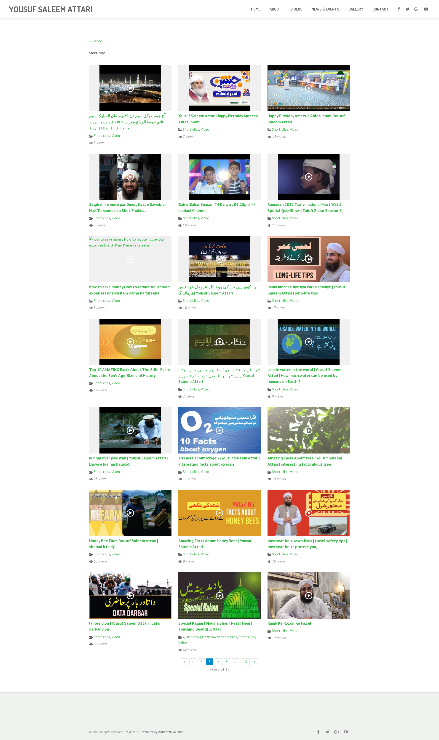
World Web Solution (170, 732)
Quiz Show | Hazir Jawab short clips (210, 636)
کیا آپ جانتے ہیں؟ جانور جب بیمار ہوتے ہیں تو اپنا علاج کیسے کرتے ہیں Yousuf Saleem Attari (219, 375)
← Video (95, 41)
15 (245, 661)
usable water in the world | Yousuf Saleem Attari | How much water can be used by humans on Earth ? (304, 375)
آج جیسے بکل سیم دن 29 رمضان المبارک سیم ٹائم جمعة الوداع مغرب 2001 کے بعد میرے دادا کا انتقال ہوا (127, 121)
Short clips (102, 135)
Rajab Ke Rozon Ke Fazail (289, 623)
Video (116, 135)
